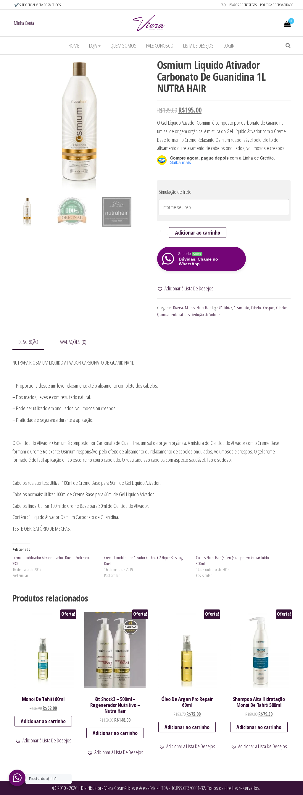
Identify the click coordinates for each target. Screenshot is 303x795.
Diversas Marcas (184, 307)
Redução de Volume (205, 314)
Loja (93, 45)
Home (73, 45)
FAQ (223, 4)
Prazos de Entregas (243, 4)
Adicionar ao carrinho (197, 232)
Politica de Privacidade (276, 4)
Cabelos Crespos (262, 307)
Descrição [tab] (28, 341)
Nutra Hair (203, 307)
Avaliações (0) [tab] (73, 341)
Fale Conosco (159, 45)
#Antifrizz (225, 307)
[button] (185, 288)
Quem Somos (123, 45)
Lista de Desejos (198, 45)
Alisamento (241, 307)
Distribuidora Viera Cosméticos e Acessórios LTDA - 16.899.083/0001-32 (142, 787)
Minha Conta (24, 23)
